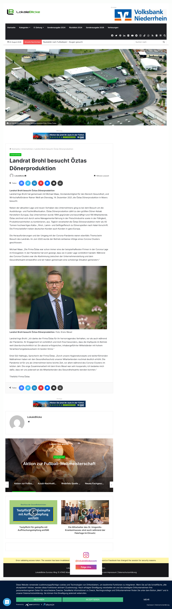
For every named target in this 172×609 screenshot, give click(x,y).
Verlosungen (113, 27)
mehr (146, 599)
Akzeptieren (92, 599)
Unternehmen (27, 149)
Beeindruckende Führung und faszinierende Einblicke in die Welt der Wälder (75, 42)
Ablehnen (39, 599)
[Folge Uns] (86, 556)
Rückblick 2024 (75, 27)
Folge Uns (86, 567)
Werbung (59, 131)
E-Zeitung (38, 27)
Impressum (112, 572)
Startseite (11, 27)
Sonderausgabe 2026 (95, 27)
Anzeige (113, 7)
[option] (59, 465)
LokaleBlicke (19, 176)
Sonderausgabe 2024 (56, 27)
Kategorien (23, 27)
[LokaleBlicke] (23, 12)
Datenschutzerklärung (127, 572)
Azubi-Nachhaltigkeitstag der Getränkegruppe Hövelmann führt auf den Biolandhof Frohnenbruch (59, 466)
